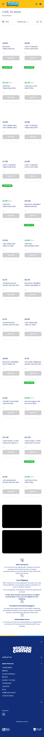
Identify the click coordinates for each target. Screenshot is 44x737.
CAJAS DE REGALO (8, 674)
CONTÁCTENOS (7, 696)
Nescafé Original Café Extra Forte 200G (32, 402)
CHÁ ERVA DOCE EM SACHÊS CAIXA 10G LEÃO (11, 284)
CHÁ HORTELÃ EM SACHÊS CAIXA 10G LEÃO (11, 324)
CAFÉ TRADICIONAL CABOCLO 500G (31, 324)
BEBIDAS (5, 671)
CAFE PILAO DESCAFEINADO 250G (32, 245)
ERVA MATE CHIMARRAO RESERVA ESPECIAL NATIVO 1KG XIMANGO (33, 205)
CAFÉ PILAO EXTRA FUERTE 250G (31, 481)
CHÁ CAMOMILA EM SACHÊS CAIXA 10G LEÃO (11, 481)
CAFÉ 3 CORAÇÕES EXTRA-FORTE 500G (31, 48)
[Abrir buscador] (36, 4)
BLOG (4, 689)
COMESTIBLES (7, 667)
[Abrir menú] (3, 4)
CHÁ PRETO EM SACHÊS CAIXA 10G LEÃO (10, 402)
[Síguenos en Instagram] (3, 714)
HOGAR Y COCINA (8, 680)
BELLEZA (5, 677)
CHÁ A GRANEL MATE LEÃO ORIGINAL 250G (10, 127)
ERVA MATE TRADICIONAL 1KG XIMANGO (8, 48)
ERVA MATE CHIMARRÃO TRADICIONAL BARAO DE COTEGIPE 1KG (33, 284)
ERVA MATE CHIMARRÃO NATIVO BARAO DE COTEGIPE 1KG (11, 363)
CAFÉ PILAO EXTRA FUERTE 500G (31, 87)
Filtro (7, 22)
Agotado (11, 58)
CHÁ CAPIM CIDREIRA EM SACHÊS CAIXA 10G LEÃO (33, 363)
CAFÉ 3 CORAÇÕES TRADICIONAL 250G (31, 127)
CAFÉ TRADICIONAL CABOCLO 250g (9, 245)
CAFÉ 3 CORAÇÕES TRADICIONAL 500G (9, 166)
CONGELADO (6, 683)
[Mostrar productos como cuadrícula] (37, 22)
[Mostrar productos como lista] (41, 22)
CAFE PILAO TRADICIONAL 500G (9, 87)
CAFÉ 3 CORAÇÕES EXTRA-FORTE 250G (31, 166)
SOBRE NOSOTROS (8, 693)
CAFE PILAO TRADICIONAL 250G (9, 205)
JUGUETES (5, 686)
